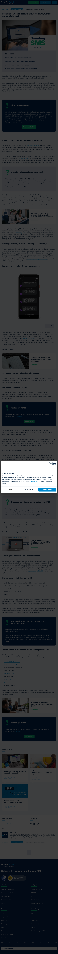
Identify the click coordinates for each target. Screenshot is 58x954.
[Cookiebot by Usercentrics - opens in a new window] (49, 463)
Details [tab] (29, 468)
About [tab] (48, 468)
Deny (10, 489)
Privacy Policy (35, 481)
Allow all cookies (47, 489)
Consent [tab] (10, 468)
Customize (28, 489)
